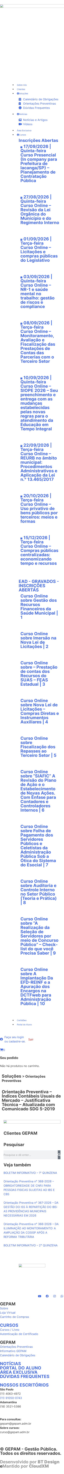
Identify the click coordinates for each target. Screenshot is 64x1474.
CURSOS (9, 1325)
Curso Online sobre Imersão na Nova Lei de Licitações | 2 (38, 640)
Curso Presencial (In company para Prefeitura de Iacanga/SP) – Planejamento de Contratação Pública (38, 167)
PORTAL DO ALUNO (20, 1368)
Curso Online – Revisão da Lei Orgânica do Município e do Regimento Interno (39, 214)
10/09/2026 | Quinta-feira (36, 379)
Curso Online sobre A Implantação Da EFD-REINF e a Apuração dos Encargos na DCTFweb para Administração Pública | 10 (36, 986)
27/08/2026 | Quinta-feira (36, 199)
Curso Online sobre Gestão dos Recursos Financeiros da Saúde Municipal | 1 (39, 606)
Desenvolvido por (30, 1461)
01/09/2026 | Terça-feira (36, 241)
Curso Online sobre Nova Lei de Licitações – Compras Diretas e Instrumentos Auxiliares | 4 (39, 711)
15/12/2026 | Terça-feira (35, 540)
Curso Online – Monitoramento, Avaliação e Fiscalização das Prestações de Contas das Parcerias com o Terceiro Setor (37, 346)
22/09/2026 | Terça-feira (36, 447)
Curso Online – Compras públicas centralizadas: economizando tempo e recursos (39, 555)
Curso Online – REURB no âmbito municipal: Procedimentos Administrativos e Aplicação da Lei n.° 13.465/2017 (38, 466)
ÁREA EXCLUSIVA (19, 1372)
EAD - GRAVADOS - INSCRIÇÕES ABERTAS (39, 586)
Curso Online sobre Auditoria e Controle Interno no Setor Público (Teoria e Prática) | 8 (38, 892)
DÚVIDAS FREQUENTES (24, 1376)
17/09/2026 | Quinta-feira (35, 148)
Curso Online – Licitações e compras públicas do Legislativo (39, 254)
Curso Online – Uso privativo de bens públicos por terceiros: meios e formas (39, 513)
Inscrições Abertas (38, 140)
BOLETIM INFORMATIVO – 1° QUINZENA (30, 1173)
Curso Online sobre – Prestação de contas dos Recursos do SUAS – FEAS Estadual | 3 (38, 673)
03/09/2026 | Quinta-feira (36, 278)
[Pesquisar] (59, 1154)
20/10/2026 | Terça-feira (35, 498)
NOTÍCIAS (10, 1363)
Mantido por (25, 1466)
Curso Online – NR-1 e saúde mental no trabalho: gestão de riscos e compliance (37, 296)
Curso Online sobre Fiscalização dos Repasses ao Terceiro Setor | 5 (38, 747)
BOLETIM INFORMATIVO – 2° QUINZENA (31, 1245)
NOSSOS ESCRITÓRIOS (24, 1385)
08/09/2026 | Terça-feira (36, 325)
